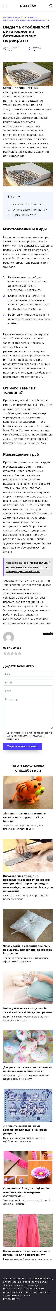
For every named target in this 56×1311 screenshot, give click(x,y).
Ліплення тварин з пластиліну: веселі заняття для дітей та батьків (24, 817)
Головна (8, 17)
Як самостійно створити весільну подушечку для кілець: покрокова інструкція (27, 950)
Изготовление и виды (27, 204)
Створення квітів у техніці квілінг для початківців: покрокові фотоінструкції (26, 1192)
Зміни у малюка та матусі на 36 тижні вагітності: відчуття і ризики (27, 1010)
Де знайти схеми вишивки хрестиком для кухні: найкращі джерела (25, 1130)
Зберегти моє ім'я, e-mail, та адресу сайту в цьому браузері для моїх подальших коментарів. (29, 736)
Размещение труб (24, 215)
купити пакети (11, 1298)
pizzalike (28, 5)
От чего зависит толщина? (30, 209)
